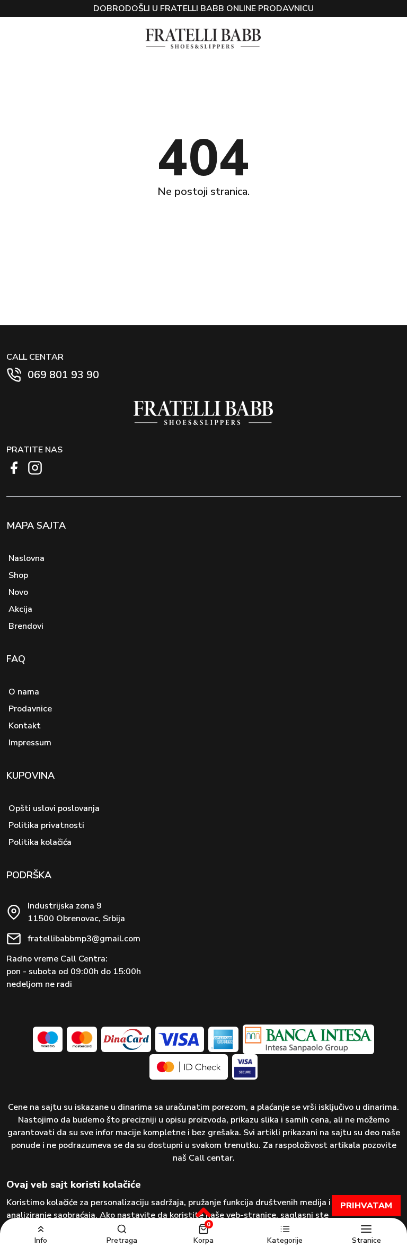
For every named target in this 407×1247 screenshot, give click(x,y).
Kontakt (24, 726)
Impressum (29, 743)
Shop (18, 575)
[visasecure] (245, 1067)
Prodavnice (30, 709)
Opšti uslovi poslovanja (54, 808)
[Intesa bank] (308, 1039)
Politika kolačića (40, 842)
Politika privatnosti (46, 825)
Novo (18, 592)
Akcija (20, 609)
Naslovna (26, 558)
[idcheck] (188, 1067)
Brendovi (25, 626)
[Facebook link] (13, 467)
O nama (23, 692)
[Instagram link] (35, 467)
